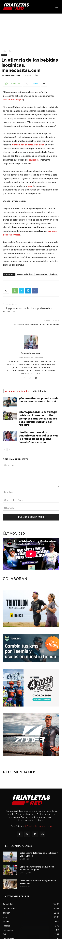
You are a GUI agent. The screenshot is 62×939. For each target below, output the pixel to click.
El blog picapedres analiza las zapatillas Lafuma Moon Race (28, 310)
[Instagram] (27, 834)
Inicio (3, 51)
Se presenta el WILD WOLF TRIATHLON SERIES (36, 324)
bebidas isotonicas (25, 274)
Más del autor (40, 391)
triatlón (53, 274)
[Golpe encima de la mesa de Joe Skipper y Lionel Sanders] (10, 857)
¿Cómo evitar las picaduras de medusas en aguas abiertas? (38, 399)
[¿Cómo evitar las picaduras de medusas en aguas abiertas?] (10, 402)
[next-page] (9, 449)
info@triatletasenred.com (38, 826)
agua (30, 186)
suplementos (41, 274)
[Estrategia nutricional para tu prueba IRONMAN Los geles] (10, 870)
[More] (44, 83)
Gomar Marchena (12, 75)
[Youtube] (42, 834)
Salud (11, 51)
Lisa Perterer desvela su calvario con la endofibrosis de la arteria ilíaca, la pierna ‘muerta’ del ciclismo (38, 437)
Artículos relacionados (17, 391)
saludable (33, 160)
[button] (56, 6)
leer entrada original (13, 99)
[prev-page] (4, 449)
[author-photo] (31, 349)
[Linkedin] (31, 378)
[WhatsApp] (15, 290)
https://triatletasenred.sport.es (31, 357)
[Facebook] (35, 290)
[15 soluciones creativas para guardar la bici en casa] (10, 884)
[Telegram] (28, 290)
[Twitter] (21, 290)
